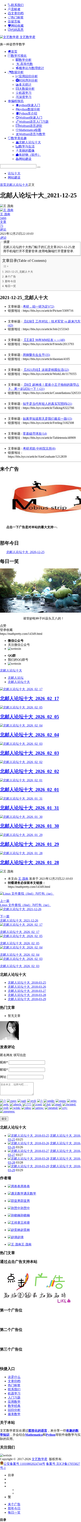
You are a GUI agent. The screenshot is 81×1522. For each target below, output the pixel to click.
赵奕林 (25, 1230)
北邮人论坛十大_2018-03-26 (27, 986)
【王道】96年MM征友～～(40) (44, 340)
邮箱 (4, 1069)
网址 (3, 1077)
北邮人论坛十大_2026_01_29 (29, 844)
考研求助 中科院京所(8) (39, 448)
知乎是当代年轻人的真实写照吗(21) (47, 403)
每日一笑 (10, 286)
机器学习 (14, 1393)
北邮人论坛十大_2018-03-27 (27, 990)
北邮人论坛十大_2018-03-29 (27, 999)
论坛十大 (14, 173)
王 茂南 (23, 878)
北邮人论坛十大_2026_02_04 (29, 734)
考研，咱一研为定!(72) (38, 306)
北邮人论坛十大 (17, 184)
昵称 (4, 1062)
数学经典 (14, 1405)
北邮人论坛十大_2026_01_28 (29, 862)
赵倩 (20, 1237)
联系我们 (14, 1389)
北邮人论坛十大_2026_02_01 (29, 789)
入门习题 (14, 1397)
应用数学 (14, 1401)
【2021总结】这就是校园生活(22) (46, 369)
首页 (3, 184)
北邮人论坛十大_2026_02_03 (29, 753)
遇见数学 (30, 1193)
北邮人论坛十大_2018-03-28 (27, 995)
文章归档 (14, 1381)
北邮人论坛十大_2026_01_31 (29, 807)
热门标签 (14, 1385)
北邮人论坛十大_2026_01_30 (29, 825)
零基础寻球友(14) (35, 433)
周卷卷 (25, 1186)
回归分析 (14, 1410)
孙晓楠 (25, 1215)
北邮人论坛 (16, 677)
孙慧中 (25, 1208)
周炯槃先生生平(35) (36, 354)
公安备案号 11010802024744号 (24, 1463)
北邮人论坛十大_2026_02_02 (29, 771)
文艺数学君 (27, 37)
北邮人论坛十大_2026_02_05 (29, 716)
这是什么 (14, 1377)
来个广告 (10, 276)
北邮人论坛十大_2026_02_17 (29, 698)
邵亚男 (25, 1200)
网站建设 (14, 177)
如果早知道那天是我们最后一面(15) (47, 418)
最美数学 (14, 1414)
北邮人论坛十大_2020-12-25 (25, 552)
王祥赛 (25, 1222)
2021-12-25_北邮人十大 (19, 271)
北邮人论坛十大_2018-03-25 (27, 982)
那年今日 (10, 281)
